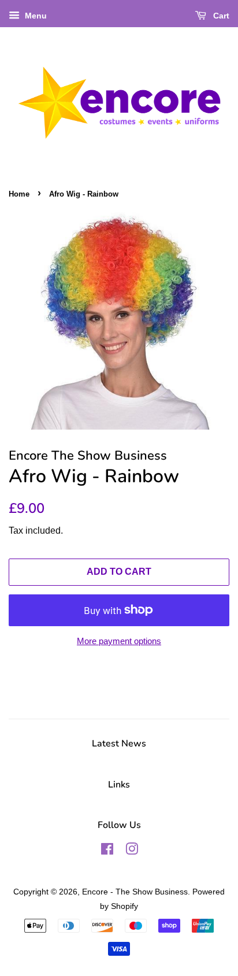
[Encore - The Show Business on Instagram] (131, 851)
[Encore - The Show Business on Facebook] (107, 851)
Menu (35, 15)
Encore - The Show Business (135, 891)
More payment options (119, 641)
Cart (220, 15)
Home (19, 194)
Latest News (119, 743)
